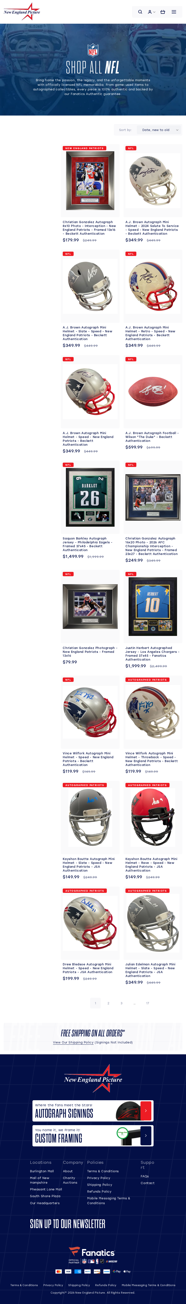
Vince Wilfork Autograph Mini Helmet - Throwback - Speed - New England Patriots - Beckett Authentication (151, 759)
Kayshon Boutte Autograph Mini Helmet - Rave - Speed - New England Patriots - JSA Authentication (151, 864)
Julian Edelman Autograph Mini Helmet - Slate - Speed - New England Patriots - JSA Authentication (150, 970)
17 (147, 1003)
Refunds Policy (99, 1191)
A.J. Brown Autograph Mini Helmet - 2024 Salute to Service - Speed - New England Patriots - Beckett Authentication (152, 227)
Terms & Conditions (103, 1171)
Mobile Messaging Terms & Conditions (149, 1285)
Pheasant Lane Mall (46, 1189)
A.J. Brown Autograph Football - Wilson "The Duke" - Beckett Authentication (152, 437)
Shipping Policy (99, 1185)
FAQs (145, 1176)
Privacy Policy (98, 1178)
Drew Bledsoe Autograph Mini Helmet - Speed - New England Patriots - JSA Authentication (88, 968)
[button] (140, 12)
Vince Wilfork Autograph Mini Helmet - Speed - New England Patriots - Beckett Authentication (88, 759)
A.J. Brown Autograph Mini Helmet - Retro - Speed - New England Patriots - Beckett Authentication (150, 333)
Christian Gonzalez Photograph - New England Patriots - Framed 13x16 (90, 651)
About (68, 1171)
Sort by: (125, 130)
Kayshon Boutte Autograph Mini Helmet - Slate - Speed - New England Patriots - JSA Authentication (89, 864)
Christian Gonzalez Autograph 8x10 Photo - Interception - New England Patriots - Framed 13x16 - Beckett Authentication (89, 227)
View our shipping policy (73, 1042)
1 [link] (95, 1003)
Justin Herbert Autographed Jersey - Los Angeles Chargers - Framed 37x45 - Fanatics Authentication (152, 653)
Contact (148, 1183)
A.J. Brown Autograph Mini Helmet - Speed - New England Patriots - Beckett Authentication (88, 438)
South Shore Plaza (45, 1196)
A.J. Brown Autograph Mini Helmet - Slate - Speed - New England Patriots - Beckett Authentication (87, 333)
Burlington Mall (42, 1171)
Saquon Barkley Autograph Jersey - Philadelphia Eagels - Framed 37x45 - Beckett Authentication (87, 544)
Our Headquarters (45, 1203)
